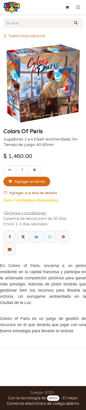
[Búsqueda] (76, 23)
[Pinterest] (63, 236)
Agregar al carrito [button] (29, 181)
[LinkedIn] (36, 236)
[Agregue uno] (34, 170)
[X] (23, 236)
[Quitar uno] (9, 170)
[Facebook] (9, 236)
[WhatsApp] (49, 236)
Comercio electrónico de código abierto (43, 403)
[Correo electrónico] (9, 249)
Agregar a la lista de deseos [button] (33, 193)
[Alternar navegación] (78, 7)
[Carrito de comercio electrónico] (67, 7)
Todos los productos (26, 36)
